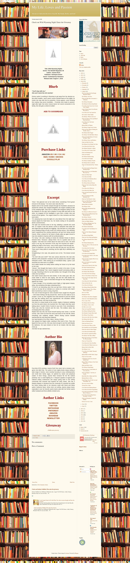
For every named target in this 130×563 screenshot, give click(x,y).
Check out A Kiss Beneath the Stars (89, 298)
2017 (82, 408)
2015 (82, 413)
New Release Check (86, 206)
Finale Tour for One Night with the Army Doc (89, 278)
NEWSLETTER (53, 418)
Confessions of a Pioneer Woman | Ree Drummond (93, 507)
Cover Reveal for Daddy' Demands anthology (89, 351)
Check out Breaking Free (87, 152)
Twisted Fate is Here (86, 385)
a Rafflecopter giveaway (53, 430)
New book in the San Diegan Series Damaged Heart (89, 168)
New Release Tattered (86, 217)
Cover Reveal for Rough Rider (88, 253)
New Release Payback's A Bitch (88, 148)
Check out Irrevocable (86, 356)
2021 (82, 75)
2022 (82, 73)
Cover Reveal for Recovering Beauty (90, 389)
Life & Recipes (84, 59)
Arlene (82, 65)
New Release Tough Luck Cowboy (89, 127)
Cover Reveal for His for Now (88, 146)
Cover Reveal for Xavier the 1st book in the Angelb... (90, 106)
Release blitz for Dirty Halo (88, 347)
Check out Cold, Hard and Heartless (89, 237)
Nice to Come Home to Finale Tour (89, 275)
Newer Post (34, 482)
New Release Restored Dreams (88, 183)
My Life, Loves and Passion (52, 7)
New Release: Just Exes (87, 96)
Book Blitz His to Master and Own (89, 376)
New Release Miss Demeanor (88, 271)
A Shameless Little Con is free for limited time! (89, 359)
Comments (83, 471)
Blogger (76, 553)
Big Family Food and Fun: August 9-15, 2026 (93, 487)
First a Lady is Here (86, 300)
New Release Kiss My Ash (87, 319)
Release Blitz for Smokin (87, 204)
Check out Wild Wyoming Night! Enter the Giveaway (89, 201)
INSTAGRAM (53, 408)
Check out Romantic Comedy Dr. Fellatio (89, 398)
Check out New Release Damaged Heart (89, 232)
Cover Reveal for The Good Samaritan (88, 122)
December (84, 83)
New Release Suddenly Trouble (88, 160)
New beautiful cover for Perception (89, 327)
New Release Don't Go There (88, 303)
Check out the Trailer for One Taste (89, 265)
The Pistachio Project (93, 527)
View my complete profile (84, 67)
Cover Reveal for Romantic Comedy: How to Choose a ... (90, 392)
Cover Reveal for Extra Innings (88, 273)
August (84, 91)
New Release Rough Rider (87, 235)
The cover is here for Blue (87, 383)
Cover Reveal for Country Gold (88, 150)
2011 (82, 421)
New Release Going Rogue (87, 367)
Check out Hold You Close (87, 142)
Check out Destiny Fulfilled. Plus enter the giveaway (45, 489)
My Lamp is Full (93, 518)
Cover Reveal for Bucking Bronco (89, 387)
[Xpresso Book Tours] (89, 41)
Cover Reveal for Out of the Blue (89, 343)
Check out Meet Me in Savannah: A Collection (89, 99)
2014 (82, 415)
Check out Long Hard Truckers (88, 309)
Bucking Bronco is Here (87, 378)
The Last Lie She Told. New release (89, 317)
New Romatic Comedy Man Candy (89, 313)
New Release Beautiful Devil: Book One (89, 240)
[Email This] (43, 435)
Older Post (72, 482)
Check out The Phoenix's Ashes (88, 199)
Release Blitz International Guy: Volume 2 (89, 209)
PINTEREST (53, 411)
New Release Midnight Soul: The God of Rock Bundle (89, 224)
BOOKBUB (53, 416)
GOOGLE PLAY (53, 159)
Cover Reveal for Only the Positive (89, 281)
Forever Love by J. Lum (87, 401)
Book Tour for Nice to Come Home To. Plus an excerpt (89, 338)
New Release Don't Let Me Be (88, 162)
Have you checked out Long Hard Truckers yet (89, 262)
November (84, 85)
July (83, 404)
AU (63, 154)
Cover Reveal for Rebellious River (89, 178)
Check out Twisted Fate (87, 341)
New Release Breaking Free (88, 242)
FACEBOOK (53, 403)
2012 (82, 419)
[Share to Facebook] (47, 435)
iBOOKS (59, 157)
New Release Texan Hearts (87, 315)
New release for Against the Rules (89, 333)
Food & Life (83, 431)
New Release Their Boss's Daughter (89, 296)
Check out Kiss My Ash (87, 283)
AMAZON (53, 413)
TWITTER (53, 406)
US (51, 154)
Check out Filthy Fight (87, 174)
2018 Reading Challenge (88, 435)
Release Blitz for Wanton (87, 125)
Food (82, 429)
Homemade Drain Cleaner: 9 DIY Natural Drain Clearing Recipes (93, 497)
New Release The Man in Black (88, 335)
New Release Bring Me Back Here (89, 287)
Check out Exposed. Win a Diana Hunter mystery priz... (89, 289)
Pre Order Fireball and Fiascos (88, 267)
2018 (82, 81)
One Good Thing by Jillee (93, 471)
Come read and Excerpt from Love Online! (89, 193)
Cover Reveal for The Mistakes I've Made (89, 229)
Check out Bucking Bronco (87, 321)
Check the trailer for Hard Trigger (89, 329)
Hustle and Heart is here (87, 365)
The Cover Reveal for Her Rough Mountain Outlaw (89, 93)
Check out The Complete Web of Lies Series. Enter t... (90, 259)
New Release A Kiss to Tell (88, 305)
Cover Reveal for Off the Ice (88, 188)
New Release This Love (87, 181)
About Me (83, 55)
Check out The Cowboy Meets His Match (89, 185)
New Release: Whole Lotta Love (89, 116)
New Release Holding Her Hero (88, 311)
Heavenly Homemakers (93, 484)
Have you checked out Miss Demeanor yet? (88, 196)
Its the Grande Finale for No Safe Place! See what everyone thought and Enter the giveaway (56, 501)
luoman (67, 553)
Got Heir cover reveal (86, 307)
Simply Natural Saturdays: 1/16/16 (93, 531)
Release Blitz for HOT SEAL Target (89, 354)
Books (37, 437)
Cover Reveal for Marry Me (88, 190)
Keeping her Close (86, 294)
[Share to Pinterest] (49, 435)
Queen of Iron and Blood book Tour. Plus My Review (90, 214)
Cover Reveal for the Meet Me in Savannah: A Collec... (89, 395)
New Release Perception (87, 102)
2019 (82, 79)
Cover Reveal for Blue (86, 176)
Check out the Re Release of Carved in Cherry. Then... (89, 137)
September (84, 89)
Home (53, 482)
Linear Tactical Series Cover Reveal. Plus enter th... (90, 109)
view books (95, 442)
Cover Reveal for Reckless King (88, 331)
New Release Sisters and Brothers (89, 140)
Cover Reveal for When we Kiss (89, 325)
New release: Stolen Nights (87, 114)
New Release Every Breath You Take (90, 144)
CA (59, 154)
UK (55, 154)
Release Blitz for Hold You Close (89, 219)
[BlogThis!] (45, 435)
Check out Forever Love (87, 323)
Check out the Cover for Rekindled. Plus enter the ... (89, 172)
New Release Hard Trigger (87, 132)
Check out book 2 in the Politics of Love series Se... (89, 370)
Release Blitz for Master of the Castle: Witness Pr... (90, 362)
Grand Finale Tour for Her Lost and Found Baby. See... (89, 380)
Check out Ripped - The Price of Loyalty (89, 373)
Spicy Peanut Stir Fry (93, 521)
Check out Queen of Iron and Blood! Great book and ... (90, 119)
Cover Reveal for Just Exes (87, 269)
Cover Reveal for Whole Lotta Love (89, 345)
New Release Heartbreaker (87, 226)
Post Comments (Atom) (43, 484)
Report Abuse (82, 447)
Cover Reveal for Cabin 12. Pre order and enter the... (90, 256)
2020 (82, 77)
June (83, 406)
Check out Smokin (86, 154)
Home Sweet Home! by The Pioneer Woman (93, 512)
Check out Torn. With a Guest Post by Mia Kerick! (89, 250)
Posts (82, 469)
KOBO (51, 157)
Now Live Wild (85, 292)
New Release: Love (86, 349)
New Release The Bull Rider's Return (90, 134)
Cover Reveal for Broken (87, 285)
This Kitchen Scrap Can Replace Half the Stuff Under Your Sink (93, 475)
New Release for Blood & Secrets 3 (89, 211)
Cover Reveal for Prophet (87, 158)
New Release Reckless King (88, 156)
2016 (82, 410)
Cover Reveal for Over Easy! (88, 248)
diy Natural (93, 494)
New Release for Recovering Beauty (89, 104)
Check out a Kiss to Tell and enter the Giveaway (90, 245)
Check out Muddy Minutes (87, 221)
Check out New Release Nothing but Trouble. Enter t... (89, 130)
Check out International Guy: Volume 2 (90, 165)
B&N (45, 157)
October (84, 87)
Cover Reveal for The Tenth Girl (89, 112)
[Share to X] (46, 435)
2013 (82, 417)
